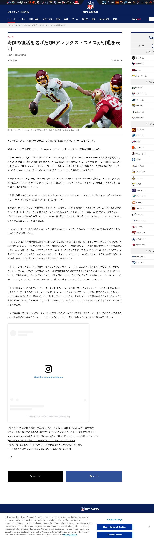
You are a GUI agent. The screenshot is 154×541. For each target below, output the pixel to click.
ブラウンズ (140, 147)
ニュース (11, 19)
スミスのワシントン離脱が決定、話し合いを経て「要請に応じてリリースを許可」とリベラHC (54, 436)
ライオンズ (140, 135)
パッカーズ (140, 112)
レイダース (140, 58)
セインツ (139, 178)
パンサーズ (140, 100)
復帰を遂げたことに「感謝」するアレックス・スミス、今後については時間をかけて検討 (51, 428)
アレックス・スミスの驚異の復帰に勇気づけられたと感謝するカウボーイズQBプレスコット (53, 432)
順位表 (85, 19)
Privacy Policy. (70, 535)
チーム (75, 19)
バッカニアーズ (141, 232)
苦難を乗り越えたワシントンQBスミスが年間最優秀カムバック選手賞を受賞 (45, 444)
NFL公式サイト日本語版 (18, 12)
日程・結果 (34, 19)
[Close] (149, 526)
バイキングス (140, 172)
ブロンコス (140, 118)
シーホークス (140, 256)
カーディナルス (141, 245)
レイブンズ (140, 166)
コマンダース (140, 129)
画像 (66, 19)
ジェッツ (139, 88)
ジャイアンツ (140, 190)
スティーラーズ (141, 93)
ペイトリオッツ (141, 220)
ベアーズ (139, 202)
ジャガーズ (140, 105)
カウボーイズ (140, 239)
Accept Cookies (114, 535)
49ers (138, 70)
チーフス (139, 227)
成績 (93, 19)
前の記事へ (13, 60)
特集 (115, 19)
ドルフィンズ (140, 196)
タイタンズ (140, 262)
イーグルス (140, 214)
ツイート (36, 476)
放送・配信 (47, 19)
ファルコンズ (140, 154)
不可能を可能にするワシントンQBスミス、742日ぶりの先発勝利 (40, 449)
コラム (22, 19)
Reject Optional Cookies (114, 527)
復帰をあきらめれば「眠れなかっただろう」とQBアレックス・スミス (42, 440)
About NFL (104, 19)
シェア (95, 476)
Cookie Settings (114, 519)
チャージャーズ (141, 76)
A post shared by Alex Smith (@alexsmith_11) (48, 417)
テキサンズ (140, 64)
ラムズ (138, 184)
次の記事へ (115, 60)
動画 (58, 19)
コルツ (138, 159)
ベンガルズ (140, 208)
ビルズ (138, 142)
